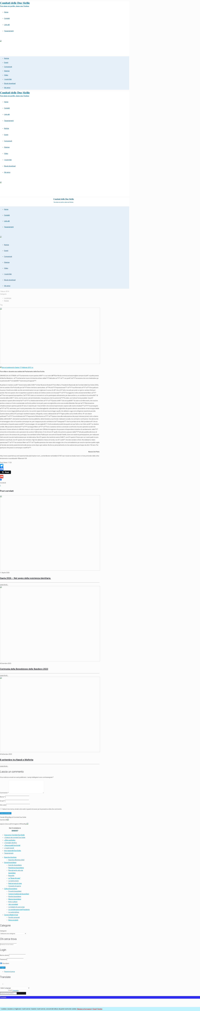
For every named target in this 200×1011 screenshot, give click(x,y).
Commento (4, 793)
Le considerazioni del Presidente (19, 909)
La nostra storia (13, 881)
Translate (15, 990)
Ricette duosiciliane (14, 896)
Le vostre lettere (13, 912)
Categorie (3, 931)
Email (2, 801)
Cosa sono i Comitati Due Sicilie (14, 835)
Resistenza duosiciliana (16, 868)
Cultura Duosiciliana (10, 888)
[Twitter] (49, 465)
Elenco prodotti (13, 920)
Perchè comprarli (14, 917)
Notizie (6, 301)
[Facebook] (49, 469)
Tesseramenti (8, 853)
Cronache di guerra (14, 886)
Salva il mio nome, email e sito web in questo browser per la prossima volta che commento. (32, 809)
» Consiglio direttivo (10, 843)
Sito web (3, 805)
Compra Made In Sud (11, 915)
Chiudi (94, 1009)
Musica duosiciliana (14, 899)
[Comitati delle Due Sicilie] (1, 40)
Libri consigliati (13, 904)
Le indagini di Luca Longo (16, 907)
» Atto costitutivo (9, 840)
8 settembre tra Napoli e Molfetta (16, 759)
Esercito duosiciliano (15, 865)
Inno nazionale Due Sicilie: (12, 850)
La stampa (7, 298)
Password (3, 959)
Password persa (9, 971)
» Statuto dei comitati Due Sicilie (14, 837)
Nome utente (4, 955)
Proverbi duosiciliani (14, 891)
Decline (100, 1009)
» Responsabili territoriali (12, 845)
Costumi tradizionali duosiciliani (18, 894)
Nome (2, 797)
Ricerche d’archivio (10, 857)
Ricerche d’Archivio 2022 (16, 860)
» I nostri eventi (9, 848)
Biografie (11, 875)
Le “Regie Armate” (14, 878)
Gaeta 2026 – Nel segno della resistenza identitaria (25, 578)
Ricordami (5, 963)
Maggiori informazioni (84, 1009)
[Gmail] (49, 476)
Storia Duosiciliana (10, 862)
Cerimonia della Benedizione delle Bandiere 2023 (24, 669)
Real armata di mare (15, 883)
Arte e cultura (12, 902)
